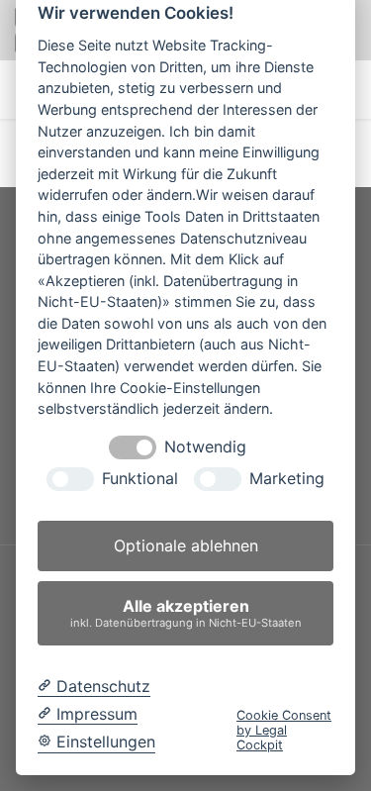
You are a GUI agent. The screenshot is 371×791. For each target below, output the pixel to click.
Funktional (140, 478)
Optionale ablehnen (186, 545)
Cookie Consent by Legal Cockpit (283, 730)
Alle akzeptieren (186, 612)
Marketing (287, 478)
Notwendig (205, 447)
